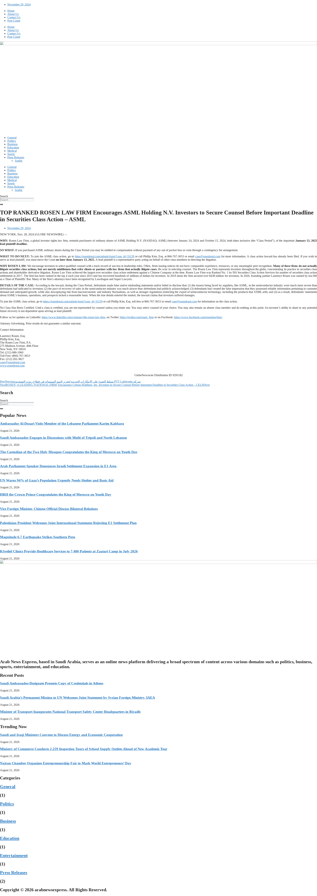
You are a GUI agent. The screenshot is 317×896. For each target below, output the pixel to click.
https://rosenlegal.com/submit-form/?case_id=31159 (104, 256)
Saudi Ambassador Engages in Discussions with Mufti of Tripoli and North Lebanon (63, 438)
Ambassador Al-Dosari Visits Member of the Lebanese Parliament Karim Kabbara (62, 423)
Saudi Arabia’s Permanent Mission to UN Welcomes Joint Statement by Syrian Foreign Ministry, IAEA (77, 697)
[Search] (1, 204)
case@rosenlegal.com (207, 256)
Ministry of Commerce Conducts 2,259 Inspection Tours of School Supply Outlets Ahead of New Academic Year (83, 749)
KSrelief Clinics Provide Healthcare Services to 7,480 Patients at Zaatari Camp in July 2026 (69, 551)
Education (13, 147)
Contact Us (13, 17)
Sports (11, 154)
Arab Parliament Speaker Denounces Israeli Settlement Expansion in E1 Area (58, 466)
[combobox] (17, 200)
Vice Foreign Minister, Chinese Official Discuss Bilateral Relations (49, 509)
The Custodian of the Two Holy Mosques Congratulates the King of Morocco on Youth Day (69, 452)
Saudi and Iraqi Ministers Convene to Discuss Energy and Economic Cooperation (61, 735)
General (12, 137)
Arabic (19, 160)
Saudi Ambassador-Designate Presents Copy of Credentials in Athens (51, 683)
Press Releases (15, 157)
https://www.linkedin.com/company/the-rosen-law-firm (73, 317)
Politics (11, 140)
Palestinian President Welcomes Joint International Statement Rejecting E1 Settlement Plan (68, 523)
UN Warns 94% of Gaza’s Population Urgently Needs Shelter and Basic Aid (57, 480)
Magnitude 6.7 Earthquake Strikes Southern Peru (37, 537)
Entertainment (14, 855)
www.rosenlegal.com (12, 365)
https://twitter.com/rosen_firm (137, 317)
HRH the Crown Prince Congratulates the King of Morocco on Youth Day (55, 494)
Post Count (13, 20)
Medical (12, 150)
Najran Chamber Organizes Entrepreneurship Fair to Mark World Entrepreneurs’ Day (65, 763)
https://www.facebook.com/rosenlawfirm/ (198, 317)
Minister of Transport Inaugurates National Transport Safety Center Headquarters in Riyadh (70, 712)
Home (10, 10)
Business (12, 144)
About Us (13, 14)
